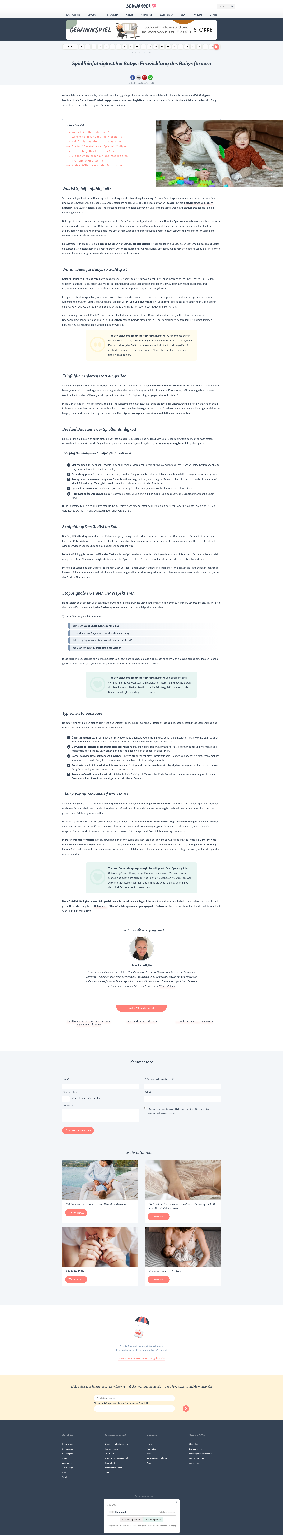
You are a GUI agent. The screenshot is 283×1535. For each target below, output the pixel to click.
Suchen (233, 7)
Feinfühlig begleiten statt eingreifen (97, 141)
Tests (149, 1453)
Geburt (129, 14)
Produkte (197, 14)
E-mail (138, 77)
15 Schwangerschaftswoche (168, 47)
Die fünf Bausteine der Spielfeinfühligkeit (100, 146)
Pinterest (144, 77)
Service (213, 14)
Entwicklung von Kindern (198, 203)
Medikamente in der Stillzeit (164, 1271)
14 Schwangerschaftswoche (162, 47)
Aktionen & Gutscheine (157, 1458)
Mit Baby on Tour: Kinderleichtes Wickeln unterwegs (96, 1204)
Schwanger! (112, 14)
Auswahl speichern (131, 1519)
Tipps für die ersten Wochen (141, 1021)
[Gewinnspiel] (141, 38)
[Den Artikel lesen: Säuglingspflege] (100, 1265)
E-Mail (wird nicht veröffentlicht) (159, 1079)
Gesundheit (110, 1463)
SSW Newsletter (70, 47)
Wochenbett (146, 14)
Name (67, 1079)
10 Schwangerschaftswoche (137, 47)
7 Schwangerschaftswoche (118, 47)
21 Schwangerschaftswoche (205, 47)
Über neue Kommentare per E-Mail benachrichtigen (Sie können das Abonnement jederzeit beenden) (178, 1111)
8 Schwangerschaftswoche (124, 47)
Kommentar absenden (78, 1130)
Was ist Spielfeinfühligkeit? (90, 132)
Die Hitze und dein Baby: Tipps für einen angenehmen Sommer (89, 1022)
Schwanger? (93, 14)
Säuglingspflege (75, 1271)
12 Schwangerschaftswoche (149, 47)
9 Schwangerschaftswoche (131, 47)
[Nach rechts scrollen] (216, 47)
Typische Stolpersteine (87, 160)
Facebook (132, 77)
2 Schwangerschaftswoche (87, 47)
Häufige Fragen (111, 1449)
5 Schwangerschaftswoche (106, 47)
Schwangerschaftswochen (116, 1444)
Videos (107, 1472)
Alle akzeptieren (153, 1519)
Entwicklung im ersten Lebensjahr (194, 1021)
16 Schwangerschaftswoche (174, 47)
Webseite (149, 1092)
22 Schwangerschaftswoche (211, 47)
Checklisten (194, 1444)
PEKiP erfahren (167, 986)
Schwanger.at (137, 52)
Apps (149, 1463)
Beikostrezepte (195, 1449)
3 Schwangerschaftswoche (94, 47)
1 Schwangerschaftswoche (81, 47)
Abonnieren (186, 1408)
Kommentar (68, 1105)
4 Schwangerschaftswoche (100, 47)
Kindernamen (111, 1453)
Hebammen (100, 906)
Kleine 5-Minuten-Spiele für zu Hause (97, 165)
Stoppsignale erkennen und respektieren (100, 156)
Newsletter (151, 1449)
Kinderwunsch (73, 14)
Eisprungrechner (196, 1458)
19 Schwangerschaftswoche (193, 47)
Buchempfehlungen (113, 1467)
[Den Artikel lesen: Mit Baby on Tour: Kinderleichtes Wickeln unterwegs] (100, 1199)
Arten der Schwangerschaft (117, 1458)
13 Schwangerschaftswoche (155, 47)
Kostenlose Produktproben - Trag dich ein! (141, 1358)
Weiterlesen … (77, 1213)
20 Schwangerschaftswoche (199, 47)
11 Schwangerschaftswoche (143, 47)
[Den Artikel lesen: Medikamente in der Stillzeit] (183, 1266)
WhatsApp (150, 77)
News (183, 14)
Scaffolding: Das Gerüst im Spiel (94, 151)
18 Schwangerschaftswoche (186, 47)
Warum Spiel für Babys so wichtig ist (97, 136)
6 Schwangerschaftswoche (112, 47)
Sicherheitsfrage (70, 1092)
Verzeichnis (194, 1463)
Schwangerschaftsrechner (200, 1453)
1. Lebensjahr (166, 14)
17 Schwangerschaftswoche (180, 47)
